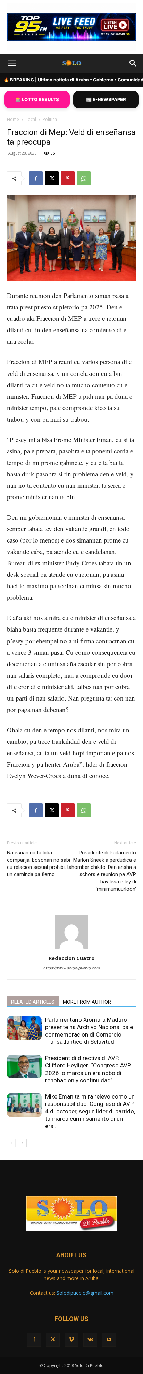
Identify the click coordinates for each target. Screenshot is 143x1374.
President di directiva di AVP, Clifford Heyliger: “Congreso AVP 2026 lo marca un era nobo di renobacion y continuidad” (88, 1069)
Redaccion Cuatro (72, 957)
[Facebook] (36, 178)
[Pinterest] (68, 178)
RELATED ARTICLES (32, 1002)
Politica (50, 119)
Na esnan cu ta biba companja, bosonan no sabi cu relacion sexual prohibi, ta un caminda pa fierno (39, 863)
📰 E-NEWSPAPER (106, 99)
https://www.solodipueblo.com (71, 968)
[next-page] (22, 1143)
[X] (52, 178)
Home (13, 119)
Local (31, 119)
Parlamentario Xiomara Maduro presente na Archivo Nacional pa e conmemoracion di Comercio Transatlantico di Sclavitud (89, 1030)
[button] (12, 63)
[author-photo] (71, 948)
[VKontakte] (90, 1340)
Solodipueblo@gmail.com (85, 1292)
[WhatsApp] (84, 178)
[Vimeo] (71, 1340)
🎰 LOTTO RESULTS (37, 99)
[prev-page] (11, 1143)
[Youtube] (109, 1340)
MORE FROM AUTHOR (87, 1002)
